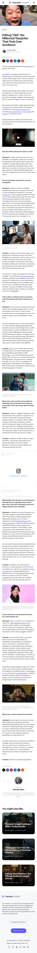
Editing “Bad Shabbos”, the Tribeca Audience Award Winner (18, 876)
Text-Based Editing (21, 673)
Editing (4, 29)
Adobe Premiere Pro (15, 112)
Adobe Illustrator (8, 523)
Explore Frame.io (18, 930)
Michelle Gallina (11, 50)
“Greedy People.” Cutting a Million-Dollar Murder (18, 825)
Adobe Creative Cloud (22, 109)
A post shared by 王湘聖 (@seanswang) (18, 496)
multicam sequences (26, 276)
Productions (6, 195)
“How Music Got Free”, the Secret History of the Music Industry (18, 850)
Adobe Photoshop (22, 521)
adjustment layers (20, 623)
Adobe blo (28, 66)
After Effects (27, 112)
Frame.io (5, 114)
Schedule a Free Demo (18, 922)
